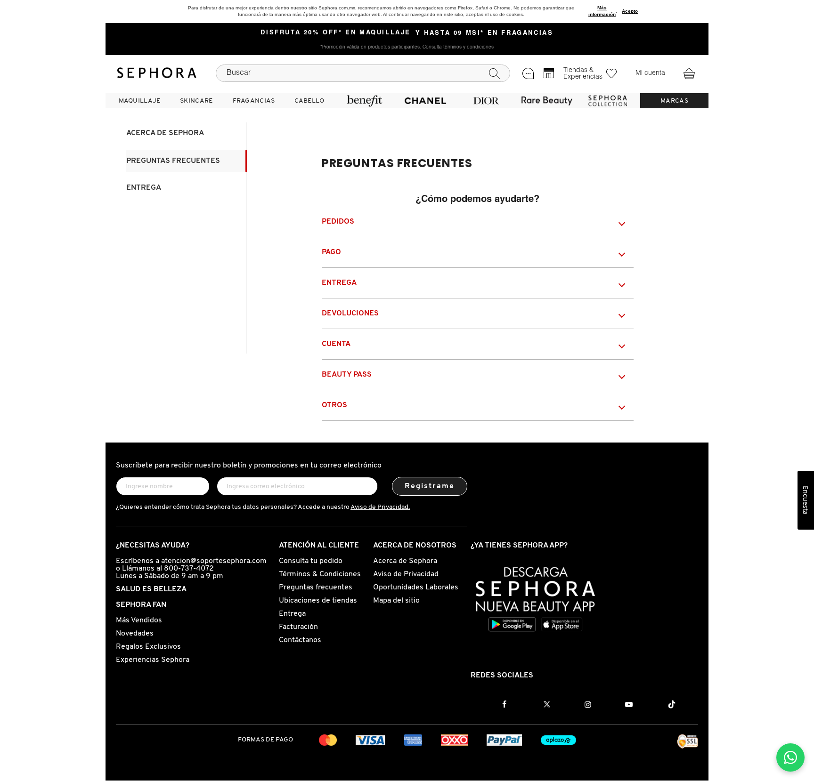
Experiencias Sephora (152, 660)
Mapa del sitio (396, 600)
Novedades (135, 633)
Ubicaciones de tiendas (318, 600)
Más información (602, 11)
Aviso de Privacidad (406, 574)
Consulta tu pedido (310, 561)
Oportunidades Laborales (415, 587)
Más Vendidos (139, 620)
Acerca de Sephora (165, 133)
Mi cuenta (650, 73)
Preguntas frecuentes (173, 161)
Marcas (674, 101)
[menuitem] (139, 100)
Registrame (430, 486)
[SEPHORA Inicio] (156, 73)
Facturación (298, 627)
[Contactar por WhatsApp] (790, 757)
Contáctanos (300, 640)
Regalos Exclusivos (148, 647)
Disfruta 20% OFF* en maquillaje (335, 33)
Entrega (143, 188)
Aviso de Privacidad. (380, 507)
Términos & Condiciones (320, 574)
